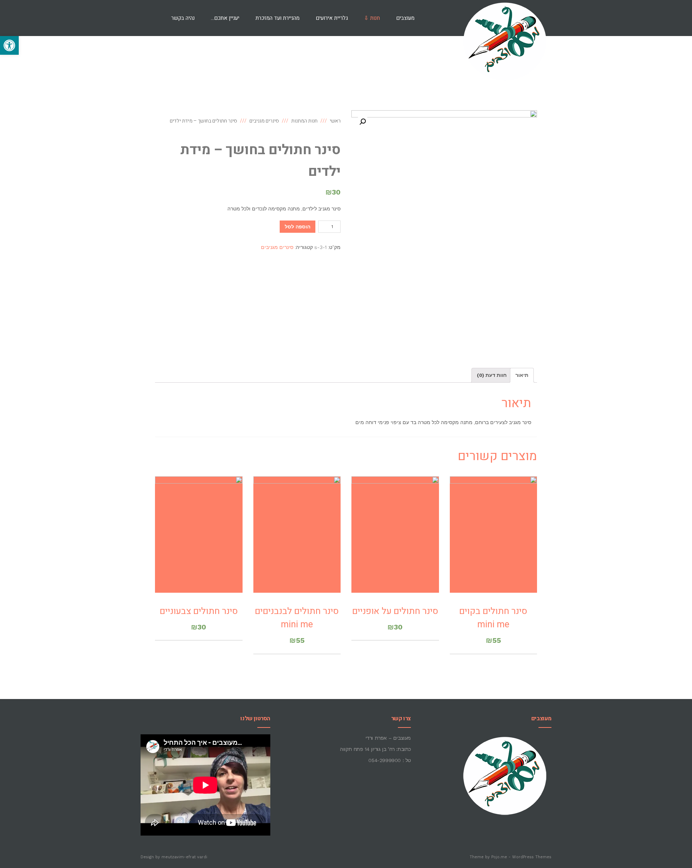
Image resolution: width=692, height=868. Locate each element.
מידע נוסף (395, 543)
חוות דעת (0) (492, 375)
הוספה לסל (297, 227)
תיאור (521, 375)
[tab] (522, 375)
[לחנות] (152, 18)
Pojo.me (499, 857)
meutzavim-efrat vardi (184, 857)
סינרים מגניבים (277, 247)
